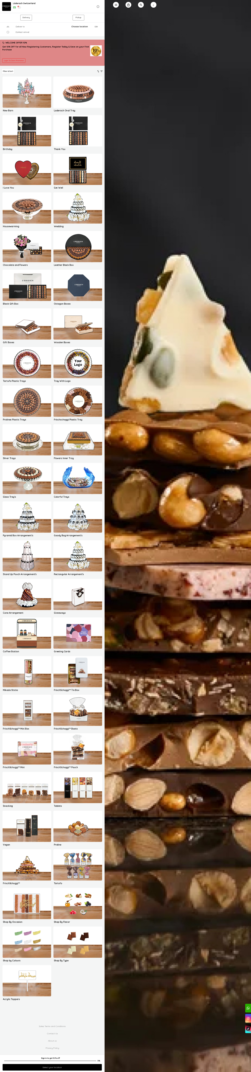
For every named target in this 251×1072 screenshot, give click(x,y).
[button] (52, 6)
